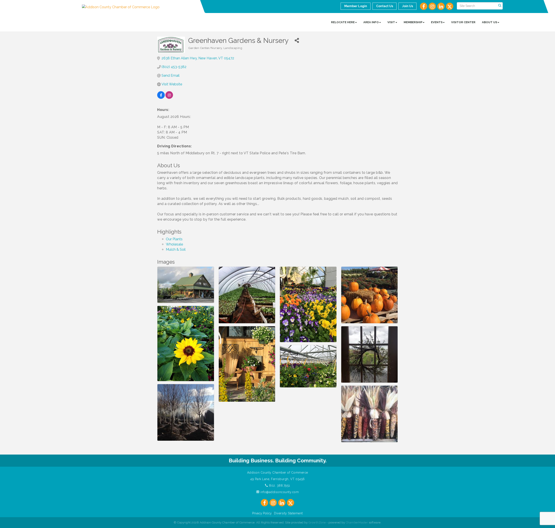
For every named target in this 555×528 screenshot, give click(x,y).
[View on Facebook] (161, 98)
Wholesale (174, 244)
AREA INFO (371, 22)
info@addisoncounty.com (279, 492)
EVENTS (436, 22)
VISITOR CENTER (463, 22)
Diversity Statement (288, 513)
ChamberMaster (357, 522)
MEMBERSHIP (413, 22)
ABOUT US (489, 22)
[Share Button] (297, 40)
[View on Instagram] (169, 98)
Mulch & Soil (176, 249)
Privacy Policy (262, 513)
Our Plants (174, 239)
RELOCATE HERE (343, 22)
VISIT (391, 22)
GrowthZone (317, 522)
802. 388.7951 (279, 485)
